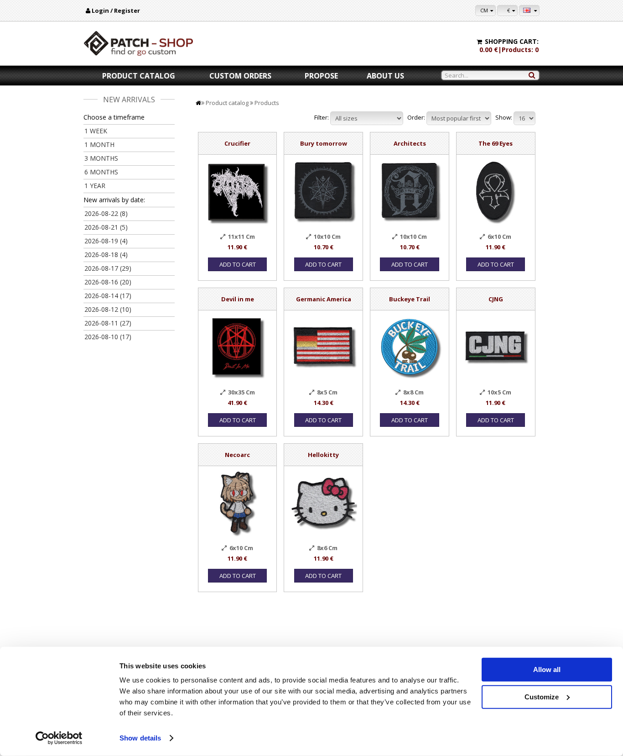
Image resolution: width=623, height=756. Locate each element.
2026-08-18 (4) (106, 254)
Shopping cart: (512, 41)
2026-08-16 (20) (107, 282)
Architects (410, 143)
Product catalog (138, 76)
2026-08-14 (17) (107, 295)
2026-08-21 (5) (106, 227)
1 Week (95, 130)
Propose (321, 76)
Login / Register (116, 10)
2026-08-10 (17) (107, 336)
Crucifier (237, 143)
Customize (541, 696)
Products (266, 103)
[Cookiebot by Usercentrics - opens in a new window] (59, 738)
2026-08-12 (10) (107, 309)
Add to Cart (237, 264)
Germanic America (323, 299)
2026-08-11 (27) (107, 323)
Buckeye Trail (409, 299)
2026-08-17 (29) (107, 268)
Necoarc (237, 455)
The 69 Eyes (495, 143)
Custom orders (240, 76)
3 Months (101, 158)
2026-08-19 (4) (106, 240)
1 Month (99, 144)
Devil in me (237, 299)
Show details (140, 738)
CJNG (495, 299)
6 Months (101, 172)
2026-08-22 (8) (106, 213)
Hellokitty (323, 455)
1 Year (94, 185)
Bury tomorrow (323, 143)
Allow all (547, 669)
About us (385, 76)
